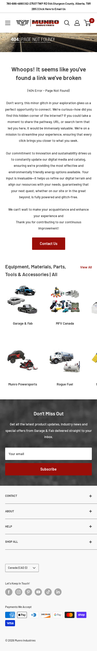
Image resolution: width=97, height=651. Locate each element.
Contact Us (48, 243)
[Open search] (67, 23)
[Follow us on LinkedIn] (58, 592)
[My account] (77, 23)
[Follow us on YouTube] (38, 592)
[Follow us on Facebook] (8, 592)
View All (86, 267)
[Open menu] (7, 23)
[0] (87, 23)
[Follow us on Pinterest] (28, 592)
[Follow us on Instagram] (18, 592)
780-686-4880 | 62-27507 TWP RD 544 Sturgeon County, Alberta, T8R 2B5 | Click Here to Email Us (48, 6)
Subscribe (48, 469)
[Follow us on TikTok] (48, 592)
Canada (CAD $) (17, 567)
